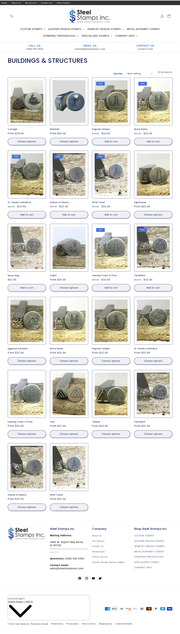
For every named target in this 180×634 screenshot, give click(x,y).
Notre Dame (141, 129)
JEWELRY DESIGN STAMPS (149, 546)
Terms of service (89, 624)
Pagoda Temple (101, 129)
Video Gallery (63, 3)
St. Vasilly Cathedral (19, 202)
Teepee (96, 422)
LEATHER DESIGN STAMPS (149, 541)
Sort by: (118, 73)
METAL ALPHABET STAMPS (149, 551)
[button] (11, 16)
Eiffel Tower (98, 202)
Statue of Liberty (59, 202)
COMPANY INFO (143, 567)
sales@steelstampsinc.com (90, 49)
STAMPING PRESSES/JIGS (149, 557)
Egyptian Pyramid (17, 348)
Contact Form (145, 49)
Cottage (12, 129)
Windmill (54, 129)
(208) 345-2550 (34, 49)
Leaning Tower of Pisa (104, 275)
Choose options (27, 141)
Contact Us (46, 3)
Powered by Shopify (39, 624)
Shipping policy (105, 624)
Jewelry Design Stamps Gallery (108, 562)
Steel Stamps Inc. (22, 624)
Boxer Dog (13, 275)
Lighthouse (140, 202)
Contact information (123, 624)
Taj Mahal (139, 275)
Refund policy (57, 624)
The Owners (98, 541)
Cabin (53, 275)
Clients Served (99, 557)
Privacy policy (72, 624)
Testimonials (98, 551)
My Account (31, 3)
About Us (16, 3)
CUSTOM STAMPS (144, 535)
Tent (52, 422)
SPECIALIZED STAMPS (146, 562)
